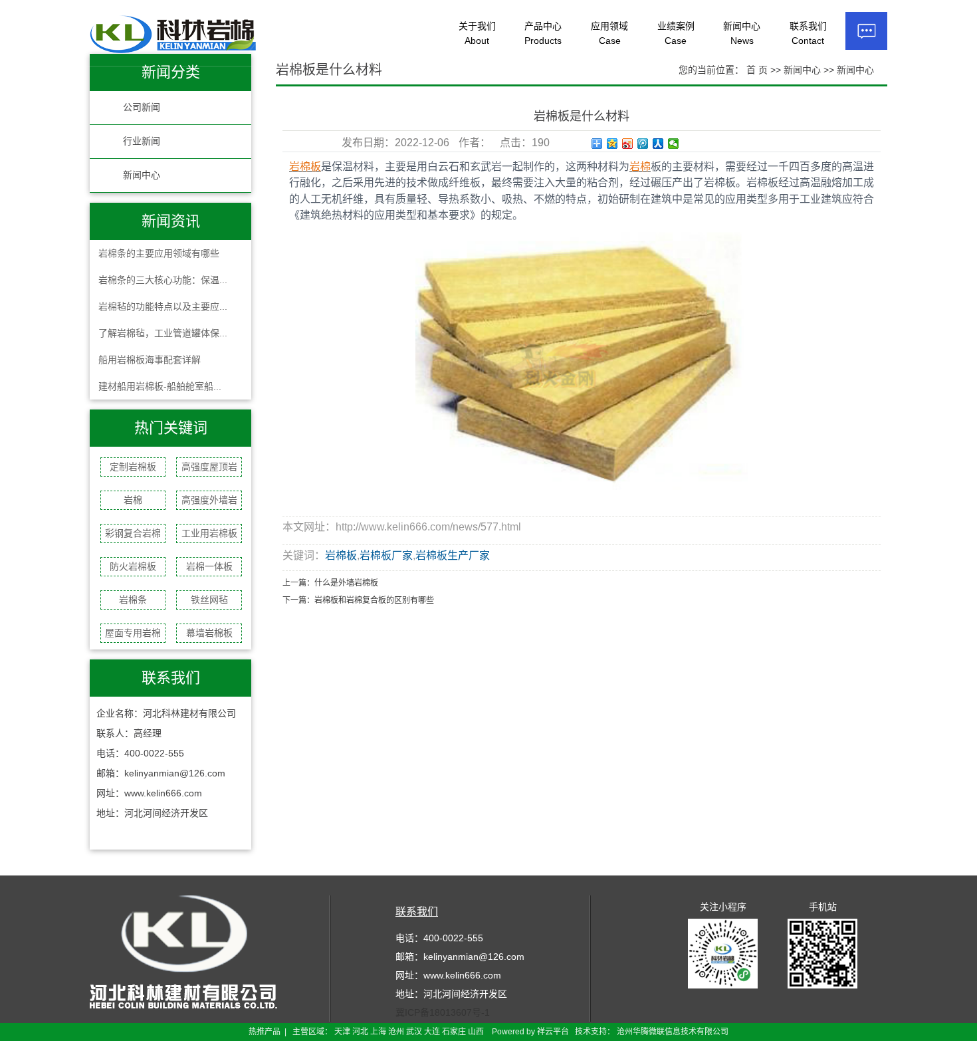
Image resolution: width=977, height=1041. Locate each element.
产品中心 (543, 33)
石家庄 (454, 1031)
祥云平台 (553, 1031)
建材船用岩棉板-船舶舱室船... (159, 386)
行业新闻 (141, 141)
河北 (360, 1031)
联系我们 (808, 33)
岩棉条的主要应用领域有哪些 (158, 253)
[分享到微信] (673, 143)
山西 (476, 1031)
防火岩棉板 (133, 566)
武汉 (414, 1031)
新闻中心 (741, 33)
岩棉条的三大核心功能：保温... (162, 280)
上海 (378, 1031)
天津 (342, 1031)
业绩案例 (676, 33)
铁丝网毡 (209, 599)
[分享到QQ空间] (612, 143)
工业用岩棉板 (209, 533)
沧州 (396, 1031)
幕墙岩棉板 (209, 633)
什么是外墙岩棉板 (346, 583)
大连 (432, 1031)
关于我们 (477, 33)
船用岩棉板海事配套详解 (149, 359)
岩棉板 (341, 555)
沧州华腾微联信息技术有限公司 (672, 1031)
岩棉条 (133, 599)
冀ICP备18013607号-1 (442, 1012)
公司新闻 (141, 107)
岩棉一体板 (209, 566)
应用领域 (609, 33)
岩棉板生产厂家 (452, 555)
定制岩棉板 (133, 466)
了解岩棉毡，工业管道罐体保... (162, 333)
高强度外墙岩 (209, 500)
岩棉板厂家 (386, 555)
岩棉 (133, 500)
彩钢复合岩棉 (133, 533)
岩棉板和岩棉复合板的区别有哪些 (374, 600)
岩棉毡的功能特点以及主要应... (162, 306)
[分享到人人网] (658, 143)
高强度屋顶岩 (209, 466)
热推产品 (264, 1031)
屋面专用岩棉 (133, 633)
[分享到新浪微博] (627, 143)
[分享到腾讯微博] (643, 143)
